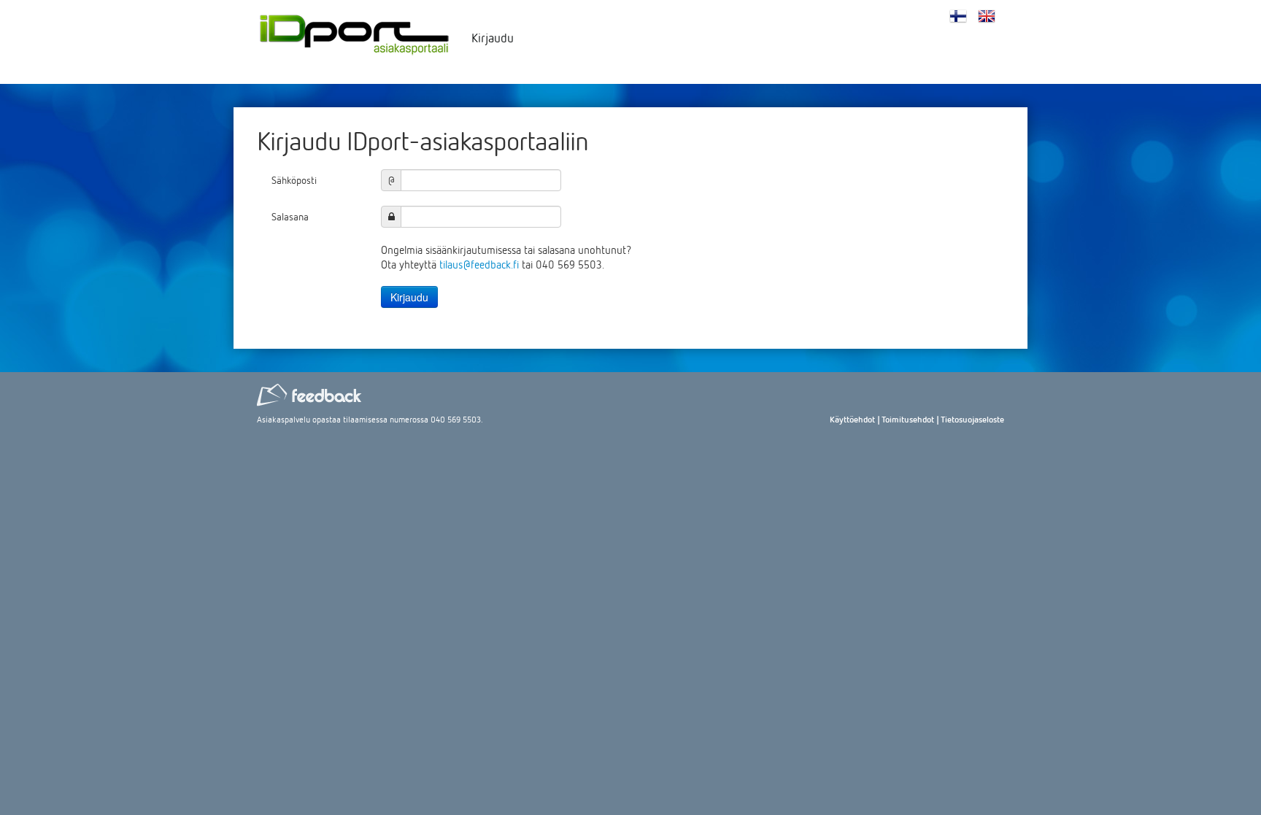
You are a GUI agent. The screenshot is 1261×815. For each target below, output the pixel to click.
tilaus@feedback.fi (479, 264)
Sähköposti (294, 180)
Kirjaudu (492, 37)
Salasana (290, 216)
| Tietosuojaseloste (970, 419)
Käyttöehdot (852, 419)
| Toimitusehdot (905, 419)
